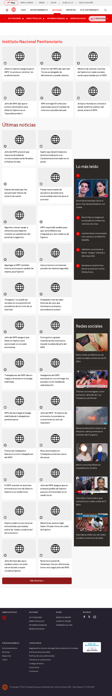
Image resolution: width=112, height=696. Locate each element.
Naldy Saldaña (86, 3)
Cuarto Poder (63, 621)
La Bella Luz (67, 3)
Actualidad (35, 617)
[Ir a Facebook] (85, 617)
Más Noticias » (37, 581)
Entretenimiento (9, 648)
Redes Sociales (36, 629)
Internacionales (38, 625)
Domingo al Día (64, 625)
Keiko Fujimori (26, 3)
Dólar (53, 3)
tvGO (23, 10)
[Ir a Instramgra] (95, 617)
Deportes (6, 656)
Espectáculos (36, 621)
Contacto (33, 671)
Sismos (42, 3)
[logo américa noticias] (13, 9)
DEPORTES (71, 10)
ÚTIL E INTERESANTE (89, 10)
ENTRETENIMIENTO (39, 10)
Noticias (6, 652)
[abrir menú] (7, 10)
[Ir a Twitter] (90, 617)
